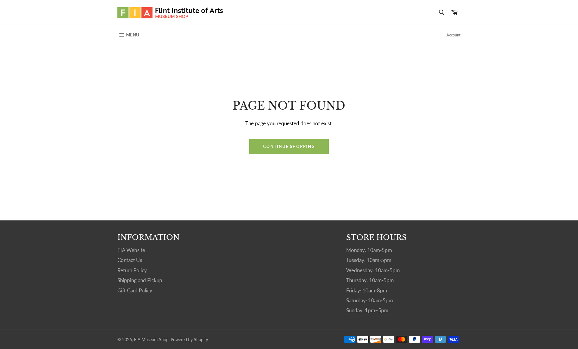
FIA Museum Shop (151, 339)
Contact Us (129, 260)
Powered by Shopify (189, 339)
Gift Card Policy (134, 290)
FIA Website (131, 250)
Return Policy (132, 270)
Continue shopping (289, 146)
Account (453, 35)
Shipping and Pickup (139, 280)
